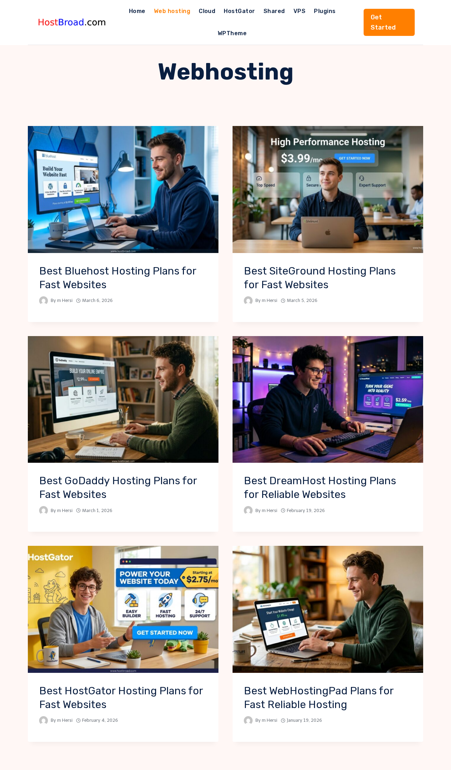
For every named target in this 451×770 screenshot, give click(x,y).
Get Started (383, 22)
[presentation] (123, 189)
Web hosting (172, 11)
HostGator (239, 11)
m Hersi (65, 300)
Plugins (324, 11)
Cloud (207, 11)
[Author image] (43, 300)
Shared (274, 11)
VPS (299, 11)
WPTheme (232, 33)
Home (137, 11)
